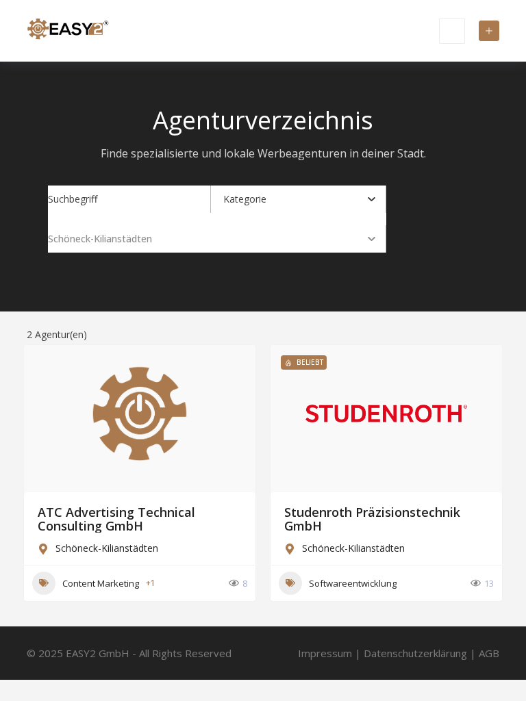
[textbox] (244, 199)
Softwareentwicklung (353, 583)
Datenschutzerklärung (415, 653)
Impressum (325, 653)
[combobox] (299, 199)
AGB (489, 653)
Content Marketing (100, 583)
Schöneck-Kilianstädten (106, 548)
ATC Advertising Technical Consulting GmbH (116, 519)
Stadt (59, 238)
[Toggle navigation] (452, 31)
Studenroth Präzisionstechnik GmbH (372, 519)
